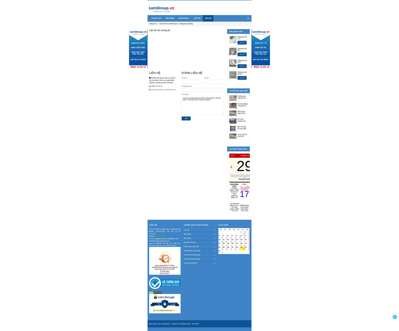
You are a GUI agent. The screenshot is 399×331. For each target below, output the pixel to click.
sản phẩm (183, 18)
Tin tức (197, 18)
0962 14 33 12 (157, 86)
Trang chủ (153, 24)
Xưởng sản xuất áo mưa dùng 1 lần (242, 97)
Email (206, 78)
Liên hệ (242, 42)
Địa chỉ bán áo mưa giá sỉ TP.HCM (243, 128)
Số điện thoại (186, 86)
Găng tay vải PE (242, 49)
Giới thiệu (170, 18)
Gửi (186, 118)
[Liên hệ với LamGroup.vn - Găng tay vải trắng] (138, 49)
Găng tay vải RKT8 (242, 73)
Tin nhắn (185, 94)
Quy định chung (189, 242)
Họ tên (184, 78)
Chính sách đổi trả (190, 263)
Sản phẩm (187, 238)
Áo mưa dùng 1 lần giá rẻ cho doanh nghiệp (243, 105)
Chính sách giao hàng (192, 259)
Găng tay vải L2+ (242, 38)
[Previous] (231, 167)
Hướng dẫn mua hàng (192, 251)
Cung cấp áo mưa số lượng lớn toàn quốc (242, 135)
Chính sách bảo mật (191, 246)
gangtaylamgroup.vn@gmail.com (164, 89)
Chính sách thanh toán (192, 255)
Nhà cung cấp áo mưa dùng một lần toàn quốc (242, 112)
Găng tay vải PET (242, 61)
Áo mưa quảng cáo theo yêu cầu (242, 120)
